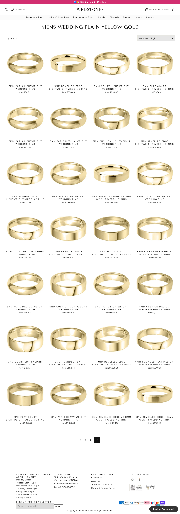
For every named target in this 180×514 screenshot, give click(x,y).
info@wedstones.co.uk (67, 483)
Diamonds (114, 17)
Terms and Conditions (101, 484)
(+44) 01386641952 (66, 487)
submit (58, 506)
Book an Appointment (163, 509)
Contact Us (96, 477)
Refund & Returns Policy (103, 487)
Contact (150, 17)
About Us (95, 480)
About (139, 17)
